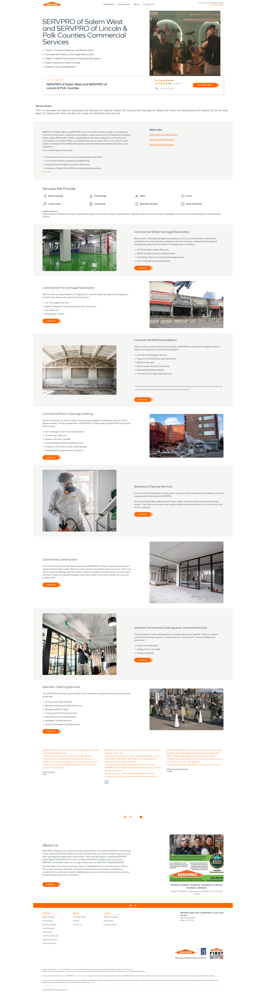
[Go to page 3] (135, 817)
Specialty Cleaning (49, 940)
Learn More (142, 268)
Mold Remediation (49, 925)
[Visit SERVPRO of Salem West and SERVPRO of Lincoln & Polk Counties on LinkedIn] (131, 905)
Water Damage (48, 917)
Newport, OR (120, 110)
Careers (76, 921)
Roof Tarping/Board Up (197, 214)
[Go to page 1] (130, 817)
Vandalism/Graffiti (213, 214)
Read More (50, 884)
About (136, 4)
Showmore (46, 172)
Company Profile (79, 917)
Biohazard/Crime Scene (66, 214)
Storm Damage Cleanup (162, 144)
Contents (46, 216)
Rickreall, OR (99, 113)
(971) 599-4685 (216, 5)
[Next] (141, 817)
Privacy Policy (109, 921)
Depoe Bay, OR (148, 110)
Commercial (123, 4)
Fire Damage (47, 921)
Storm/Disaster (48, 928)
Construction (47, 932)
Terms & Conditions (111, 917)
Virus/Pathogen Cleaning (85, 214)
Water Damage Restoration (163, 134)
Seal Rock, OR (207, 110)
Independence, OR (80, 110)
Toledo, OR (65, 113)
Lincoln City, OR (133, 110)
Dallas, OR (108, 110)
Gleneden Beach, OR (191, 110)
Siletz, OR (75, 113)
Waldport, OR (162, 110)
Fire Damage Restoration (162, 139)
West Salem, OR (53, 110)
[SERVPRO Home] (52, 4)
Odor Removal (181, 214)
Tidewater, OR (52, 113)
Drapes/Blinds (169, 214)
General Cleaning (49, 943)
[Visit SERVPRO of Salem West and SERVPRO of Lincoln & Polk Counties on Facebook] (135, 905)
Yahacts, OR (175, 110)
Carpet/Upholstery (122, 214)
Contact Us (148, 4)
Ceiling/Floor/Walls (138, 214)
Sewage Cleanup (49, 214)
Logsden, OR (86, 113)
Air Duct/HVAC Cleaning (105, 214)
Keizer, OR (66, 110)
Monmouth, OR (95, 110)
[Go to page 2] (133, 817)
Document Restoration (154, 214)
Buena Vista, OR (113, 113)
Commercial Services (50, 936)
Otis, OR (217, 110)
